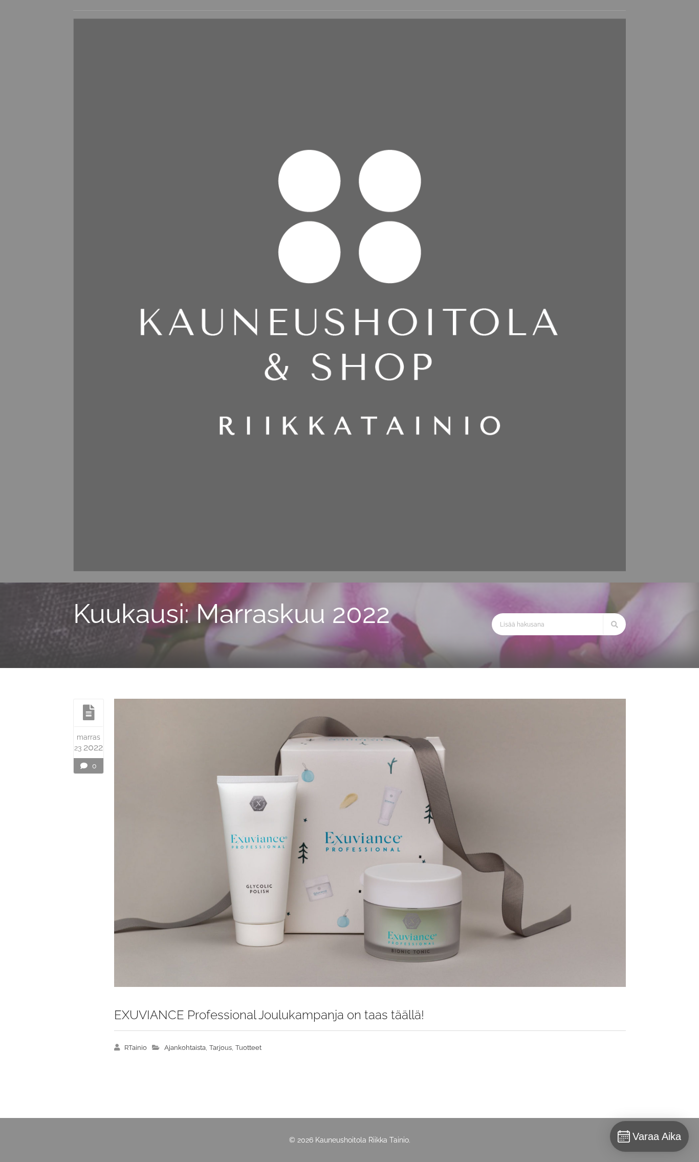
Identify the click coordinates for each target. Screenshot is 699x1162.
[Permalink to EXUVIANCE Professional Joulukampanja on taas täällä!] (370, 843)
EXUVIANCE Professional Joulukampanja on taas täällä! (269, 1014)
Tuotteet (248, 1047)
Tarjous (220, 1047)
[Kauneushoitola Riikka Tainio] (349, 569)
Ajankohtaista (185, 1047)
